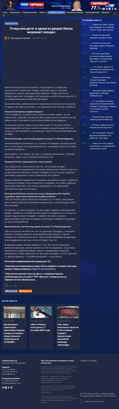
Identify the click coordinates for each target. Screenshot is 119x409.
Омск (15, 286)
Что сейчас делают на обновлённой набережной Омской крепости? (102, 69)
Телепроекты (15, 12)
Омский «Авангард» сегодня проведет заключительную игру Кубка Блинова (103, 81)
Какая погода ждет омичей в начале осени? (101, 36)
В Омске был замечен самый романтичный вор (101, 118)
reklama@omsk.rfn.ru (13, 383)
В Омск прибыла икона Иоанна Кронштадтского (102, 126)
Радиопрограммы (30, 12)
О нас (5, 12)
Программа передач (75, 12)
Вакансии (105, 12)
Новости (42, 12)
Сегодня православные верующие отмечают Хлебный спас (102, 93)
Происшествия (11, 23)
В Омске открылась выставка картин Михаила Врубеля (102, 45)
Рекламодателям (92, 12)
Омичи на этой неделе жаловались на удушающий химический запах (102, 146)
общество (8, 286)
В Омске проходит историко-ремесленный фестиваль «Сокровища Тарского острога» (101, 57)
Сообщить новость (56, 12)
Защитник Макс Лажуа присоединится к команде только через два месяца (102, 27)
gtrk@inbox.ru (10, 374)
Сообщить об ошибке (88, 361)
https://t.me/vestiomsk (43, 269)
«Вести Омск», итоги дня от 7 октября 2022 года (40, 327)
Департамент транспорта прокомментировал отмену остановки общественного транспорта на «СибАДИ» (14, 333)
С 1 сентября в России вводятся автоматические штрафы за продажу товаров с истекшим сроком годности (103, 106)
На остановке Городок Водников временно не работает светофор (102, 135)
